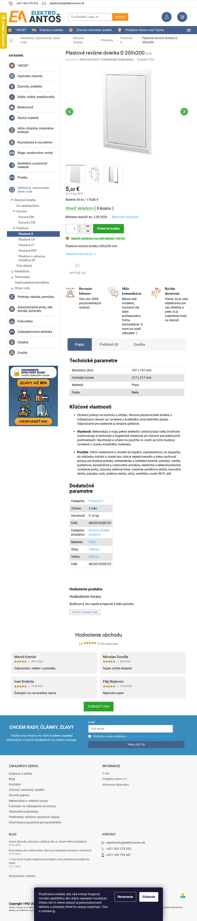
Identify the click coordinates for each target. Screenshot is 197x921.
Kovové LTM (25, 222)
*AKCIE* (21, 65)
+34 (86, 226)
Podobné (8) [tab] (107, 344)
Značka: (143, 59)
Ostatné (21, 342)
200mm (92, 549)
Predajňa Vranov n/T (113, 778)
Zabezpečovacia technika (33, 332)
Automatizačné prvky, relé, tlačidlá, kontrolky (33, 309)
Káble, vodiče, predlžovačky (34, 97)
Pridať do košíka (107, 228)
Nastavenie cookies (21, 876)
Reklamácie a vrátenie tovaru (27, 801)
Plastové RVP (26, 251)
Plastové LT (25, 245)
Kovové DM (25, 217)
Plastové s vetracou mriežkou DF (30, 258)
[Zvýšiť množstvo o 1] (78, 226)
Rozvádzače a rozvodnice (33, 142)
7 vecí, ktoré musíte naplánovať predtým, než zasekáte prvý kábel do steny (48, 861)
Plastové (21, 228)
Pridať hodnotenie (83, 612)
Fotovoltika (23, 321)
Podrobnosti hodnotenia (115, 59)
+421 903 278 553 (117, 849)
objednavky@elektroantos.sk (124, 842)
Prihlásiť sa (134, 744)
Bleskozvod (24, 107)
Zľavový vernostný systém (25, 790)
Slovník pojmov (18, 795)
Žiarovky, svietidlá (28, 86)
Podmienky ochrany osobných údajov (33, 817)
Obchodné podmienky (22, 811)
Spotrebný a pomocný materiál (31, 165)
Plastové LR (25, 239)
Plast (90, 542)
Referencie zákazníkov (114, 784)
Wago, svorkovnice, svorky (34, 153)
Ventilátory (20, 271)
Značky (21, 353)
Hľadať (119, 17)
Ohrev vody (20, 288)
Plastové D (24, 234)
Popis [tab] (78, 344)
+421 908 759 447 (117, 855)
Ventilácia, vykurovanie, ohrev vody (32, 189)
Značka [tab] (138, 344)
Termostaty (21, 277)
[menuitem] (16, 30)
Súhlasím (147, 897)
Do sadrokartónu (26, 206)
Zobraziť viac (97, 706)
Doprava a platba (19, 773)
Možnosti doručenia (123, 217)
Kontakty (14, 784)
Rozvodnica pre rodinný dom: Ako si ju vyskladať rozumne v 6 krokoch (49, 850)
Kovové (20, 211)
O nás (104, 773)
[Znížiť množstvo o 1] (78, 231)
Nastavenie (124, 897)
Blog (11, 779)
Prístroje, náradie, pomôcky (34, 297)
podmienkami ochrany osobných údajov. (149, 736)
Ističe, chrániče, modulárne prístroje (34, 130)
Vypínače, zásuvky (28, 76)
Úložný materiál (26, 118)
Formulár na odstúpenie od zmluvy (31, 806)
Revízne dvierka (23, 200)
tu (52, 911)
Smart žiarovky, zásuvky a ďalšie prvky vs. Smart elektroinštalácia (46, 841)
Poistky (21, 177)
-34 (86, 231)
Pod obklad (23, 266)
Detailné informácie (77, 254)
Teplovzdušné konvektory (30, 282)
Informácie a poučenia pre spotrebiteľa (34, 822)
